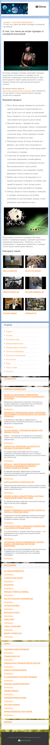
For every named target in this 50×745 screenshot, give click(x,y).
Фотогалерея (11, 359)
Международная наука (14, 343)
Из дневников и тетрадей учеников (20, 677)
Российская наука (12, 339)
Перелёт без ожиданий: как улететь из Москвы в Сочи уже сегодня (22, 447)
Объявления (10, 379)
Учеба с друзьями (12, 626)
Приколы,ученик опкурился (16, 684)
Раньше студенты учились (16, 592)
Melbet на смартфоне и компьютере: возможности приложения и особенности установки (24, 396)
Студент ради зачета (13, 578)
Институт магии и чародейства (18, 599)
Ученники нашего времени (16, 649)
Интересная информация (16, 355)
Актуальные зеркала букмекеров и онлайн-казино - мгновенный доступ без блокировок (24, 544)
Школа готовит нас (13, 633)
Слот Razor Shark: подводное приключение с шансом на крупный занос (24, 527)
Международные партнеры (16, 347)
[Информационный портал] (14, 9)
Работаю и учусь (11, 612)
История (9, 335)
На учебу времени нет (14, 571)
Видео (8, 363)
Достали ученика (12, 705)
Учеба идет (9, 619)
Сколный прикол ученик (15, 698)
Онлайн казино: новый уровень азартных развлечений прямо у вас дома (24, 497)
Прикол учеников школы (15, 670)
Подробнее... (9, 409)
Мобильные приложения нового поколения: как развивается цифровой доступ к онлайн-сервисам (25, 414)
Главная (9, 331)
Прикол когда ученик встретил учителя (22, 663)
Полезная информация (15, 351)
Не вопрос (9, 585)
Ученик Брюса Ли (12, 656)
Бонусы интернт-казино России (19, 482)
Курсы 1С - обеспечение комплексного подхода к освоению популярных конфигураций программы (22, 466)
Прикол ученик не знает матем (18, 712)
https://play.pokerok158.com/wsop (17, 91)
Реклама (8, 722)
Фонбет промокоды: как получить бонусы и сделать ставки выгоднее (24, 511)
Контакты (9, 371)
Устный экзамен (11, 606)
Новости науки (11, 367)
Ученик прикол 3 (11, 691)
